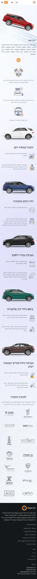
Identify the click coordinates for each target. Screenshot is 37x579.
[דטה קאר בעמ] (29, 508)
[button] (2, 2)
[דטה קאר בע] (34, 2)
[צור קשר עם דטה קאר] (6, 2)
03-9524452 (30, 567)
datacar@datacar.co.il (26, 571)
